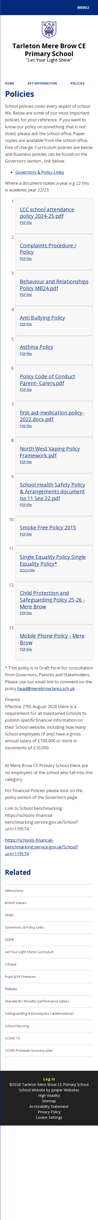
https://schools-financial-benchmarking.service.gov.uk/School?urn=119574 (41, 847)
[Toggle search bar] (9, 7)
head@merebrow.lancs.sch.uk (46, 688)
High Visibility (49, 1095)
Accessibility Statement (49, 1106)
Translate (44, 8)
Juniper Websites (64, 1089)
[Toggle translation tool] (23, 7)
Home (9, 83)
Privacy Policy (49, 1111)
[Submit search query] (63, 6)
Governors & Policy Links (39, 172)
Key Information (42, 83)
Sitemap (49, 1100)
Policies (77, 83)
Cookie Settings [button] (49, 1117)
